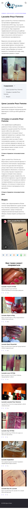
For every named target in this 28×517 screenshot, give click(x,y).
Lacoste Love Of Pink (8, 373)
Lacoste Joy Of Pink (7, 431)
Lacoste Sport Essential (9, 344)
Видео (8, 96)
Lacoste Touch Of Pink (8, 286)
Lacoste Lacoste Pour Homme (11, 402)
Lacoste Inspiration (7, 459)
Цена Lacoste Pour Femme (14, 89)
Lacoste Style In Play (8, 315)
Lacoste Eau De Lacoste (9, 488)
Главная (3, 13)
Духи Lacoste (10, 13)
